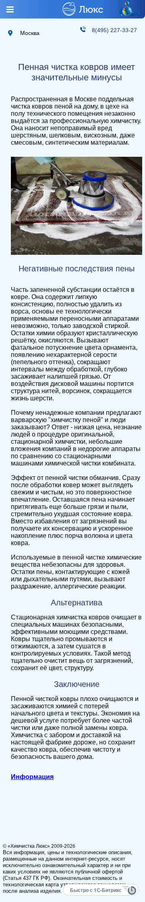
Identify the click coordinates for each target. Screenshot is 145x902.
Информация (32, 776)
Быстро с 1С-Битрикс (96, 890)
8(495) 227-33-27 (114, 30)
